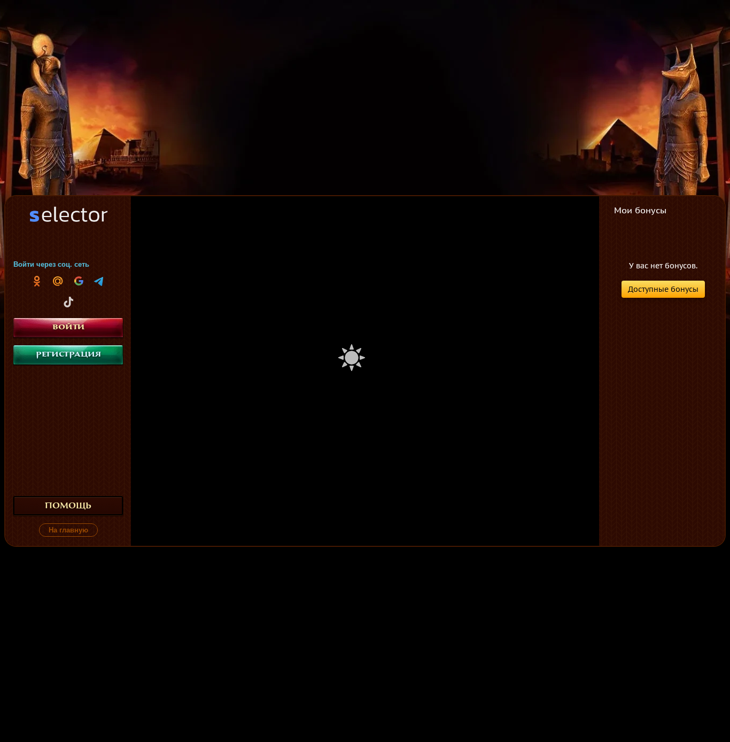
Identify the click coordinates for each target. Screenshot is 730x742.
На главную (68, 530)
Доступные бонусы (663, 289)
